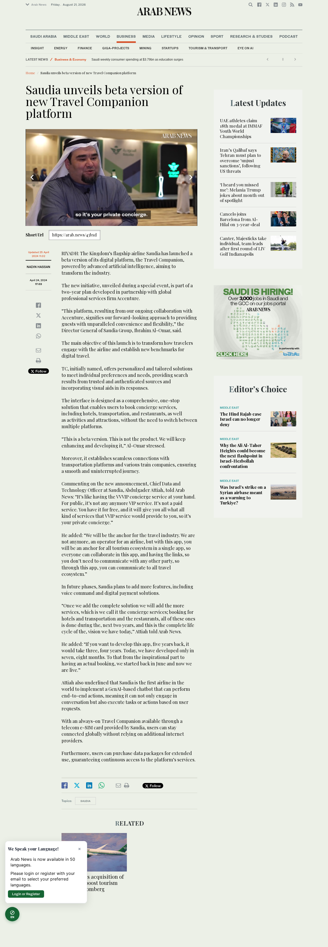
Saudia (85, 800)
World (103, 36)
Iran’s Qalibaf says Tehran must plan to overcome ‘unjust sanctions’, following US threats (240, 160)
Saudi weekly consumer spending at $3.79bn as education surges (137, 59)
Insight (37, 48)
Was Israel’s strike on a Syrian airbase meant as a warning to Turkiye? (243, 494)
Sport (217, 36)
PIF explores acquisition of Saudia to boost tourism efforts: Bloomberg (92, 882)
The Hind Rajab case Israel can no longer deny (240, 419)
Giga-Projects (115, 48)
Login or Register (26, 894)
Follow (40, 371)
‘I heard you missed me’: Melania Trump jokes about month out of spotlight (242, 192)
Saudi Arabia (43, 36)
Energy (60, 48)
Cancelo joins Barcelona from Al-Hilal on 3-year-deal (240, 219)
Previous (32, 177)
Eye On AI (245, 48)
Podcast (288, 36)
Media (148, 36)
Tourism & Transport (208, 48)
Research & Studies (251, 36)
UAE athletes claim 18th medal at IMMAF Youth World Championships (241, 128)
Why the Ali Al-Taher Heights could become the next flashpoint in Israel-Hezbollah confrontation (242, 455)
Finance (85, 48)
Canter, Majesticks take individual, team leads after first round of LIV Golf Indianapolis (243, 246)
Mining (145, 48)
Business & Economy (70, 59)
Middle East (76, 36)
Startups (170, 48)
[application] (111, 177)
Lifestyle (171, 36)
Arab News (38, 4)
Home (30, 73)
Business (126, 36)
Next (190, 177)
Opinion (196, 36)
